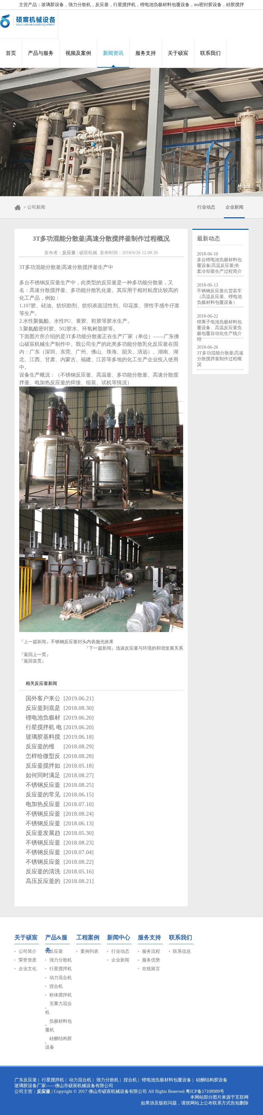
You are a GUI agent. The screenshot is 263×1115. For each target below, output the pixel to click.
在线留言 (151, 968)
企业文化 (28, 968)
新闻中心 (118, 937)
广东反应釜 (25, 1080)
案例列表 (89, 951)
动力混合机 (60, 977)
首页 (11, 53)
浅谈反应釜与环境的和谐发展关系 (149, 648)
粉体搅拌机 (60, 995)
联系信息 (182, 951)
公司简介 (28, 951)
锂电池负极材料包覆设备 (166, 1080)
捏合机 (56, 986)
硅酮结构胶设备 (211, 1080)
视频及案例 (78, 53)
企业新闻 (234, 207)
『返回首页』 (32, 661)
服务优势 (151, 960)
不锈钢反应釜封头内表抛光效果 (82, 641)
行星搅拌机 (60, 968)
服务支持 (145, 53)
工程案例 (87, 937)
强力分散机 (60, 960)
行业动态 (206, 207)
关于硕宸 (178, 53)
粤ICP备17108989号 (205, 1091)
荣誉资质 (28, 960)
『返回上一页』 (35, 654)
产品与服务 (41, 53)
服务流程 (151, 951)
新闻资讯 (113, 53)
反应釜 (69, 252)
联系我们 (210, 53)
